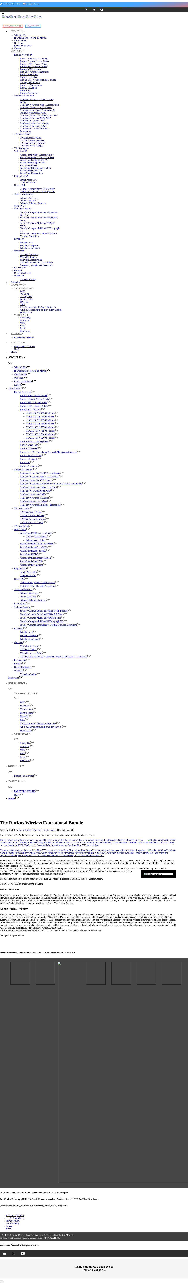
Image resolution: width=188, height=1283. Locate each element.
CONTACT (33, 26)
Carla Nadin (49, 830)
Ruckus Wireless (32, 830)
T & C (9, 1228)
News (21, 830)
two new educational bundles (64, 840)
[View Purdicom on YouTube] (23, 1254)
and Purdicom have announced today (33, 840)
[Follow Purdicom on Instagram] (13, 1254)
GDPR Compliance (15, 1218)
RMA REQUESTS (15, 1215)
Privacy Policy (12, 1220)
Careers (9, 1226)
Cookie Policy (12, 1223)
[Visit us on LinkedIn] (4, 1254)
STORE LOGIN (13, 26)
